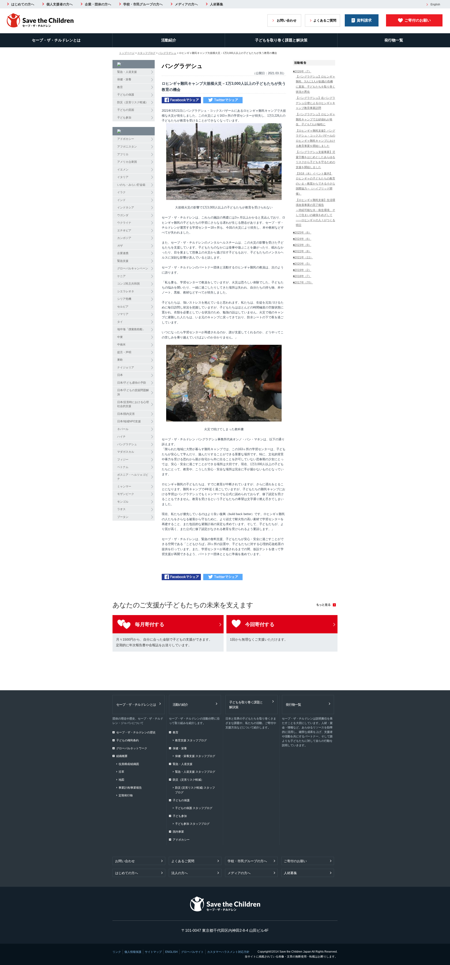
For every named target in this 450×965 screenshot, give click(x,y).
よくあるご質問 (324, 20)
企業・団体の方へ (98, 4)
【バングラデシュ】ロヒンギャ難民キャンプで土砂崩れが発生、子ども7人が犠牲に (315, 119)
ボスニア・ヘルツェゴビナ (132, 477)
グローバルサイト (192, 952)
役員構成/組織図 (129, 764)
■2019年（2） (302, 270)
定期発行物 (126, 795)
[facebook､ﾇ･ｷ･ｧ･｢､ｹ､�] (181, 100)
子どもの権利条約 (127, 740)
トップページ (127, 53)
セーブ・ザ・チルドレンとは (56, 40)
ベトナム (122, 467)
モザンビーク (125, 494)
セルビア (122, 306)
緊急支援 (122, 261)
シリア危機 (124, 299)
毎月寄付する (149, 624)
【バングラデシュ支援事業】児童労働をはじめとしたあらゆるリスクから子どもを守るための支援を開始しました (315, 159)
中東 (120, 337)
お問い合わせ (286, 20)
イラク (121, 192)
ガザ (120, 245)
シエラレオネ (125, 291)
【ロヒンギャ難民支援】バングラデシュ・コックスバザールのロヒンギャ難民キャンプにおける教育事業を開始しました (315, 138)
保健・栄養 (124, 79)
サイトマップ (153, 952)
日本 (120, 375)
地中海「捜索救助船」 (131, 329)
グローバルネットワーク (131, 748)
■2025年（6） (302, 232)
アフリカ (122, 154)
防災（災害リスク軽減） (132, 102)
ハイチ (121, 436)
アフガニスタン (127, 146)
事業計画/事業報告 (130, 787)
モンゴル (122, 501)
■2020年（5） (302, 263)
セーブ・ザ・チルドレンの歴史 (136, 732)
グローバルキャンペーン (132, 268)
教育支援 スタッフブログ (191, 740)
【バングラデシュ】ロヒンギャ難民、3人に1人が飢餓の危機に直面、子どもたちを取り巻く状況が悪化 (315, 84)
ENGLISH (171, 952)
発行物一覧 (393, 40)
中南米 (121, 344)
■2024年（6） (302, 239)
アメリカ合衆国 (127, 161)
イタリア (122, 177)
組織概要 (122, 756)
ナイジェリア (125, 367)
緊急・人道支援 (127, 72)
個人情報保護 (132, 952)
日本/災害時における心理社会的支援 (133, 404)
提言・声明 (124, 352)
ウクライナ (124, 222)
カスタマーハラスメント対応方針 (228, 952)
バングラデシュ (167, 53)
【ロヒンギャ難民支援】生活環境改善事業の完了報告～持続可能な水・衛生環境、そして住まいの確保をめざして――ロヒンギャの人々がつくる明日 (315, 212)
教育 (120, 87)
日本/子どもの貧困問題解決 (133, 392)
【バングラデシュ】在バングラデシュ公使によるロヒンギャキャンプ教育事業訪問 (315, 103)
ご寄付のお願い (418, 20)
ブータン (122, 517)
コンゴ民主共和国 (128, 283)
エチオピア (124, 230)
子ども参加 (124, 117)
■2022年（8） (302, 251)
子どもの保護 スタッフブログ (193, 808)
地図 (121, 779)
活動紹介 (168, 40)
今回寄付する (259, 624)
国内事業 (178, 831)
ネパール (122, 429)
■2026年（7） (302, 71)
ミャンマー (124, 486)
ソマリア (122, 314)
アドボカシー (125, 139)
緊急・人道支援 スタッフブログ (195, 771)
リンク (116, 952)
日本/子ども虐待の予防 (131, 382)
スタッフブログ (146, 53)
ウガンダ (122, 215)
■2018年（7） (302, 276)
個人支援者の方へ (59, 4)
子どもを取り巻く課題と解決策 (281, 40)
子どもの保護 (125, 94)
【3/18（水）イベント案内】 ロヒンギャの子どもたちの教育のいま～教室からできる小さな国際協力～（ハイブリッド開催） (315, 183)
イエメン (122, 169)
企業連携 (122, 253)
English (435, 4)
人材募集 (216, 4)
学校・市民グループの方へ (143, 4)
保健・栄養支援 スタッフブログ (195, 756)
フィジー (122, 459)
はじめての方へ (22, 4)
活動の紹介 (180, 704)
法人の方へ (179, 873)
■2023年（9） (302, 245)
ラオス (121, 509)
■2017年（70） (303, 282)
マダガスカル (125, 451)
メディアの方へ (186, 4)
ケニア (121, 276)
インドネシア (125, 207)
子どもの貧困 (125, 109)
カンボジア (124, 238)
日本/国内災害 (126, 414)
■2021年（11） (303, 257)
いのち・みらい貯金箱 (131, 184)
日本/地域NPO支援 (129, 421)
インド (121, 200)
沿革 (121, 771)
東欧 (120, 359)
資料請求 (364, 20)
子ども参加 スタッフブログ (192, 823)
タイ (120, 321)
